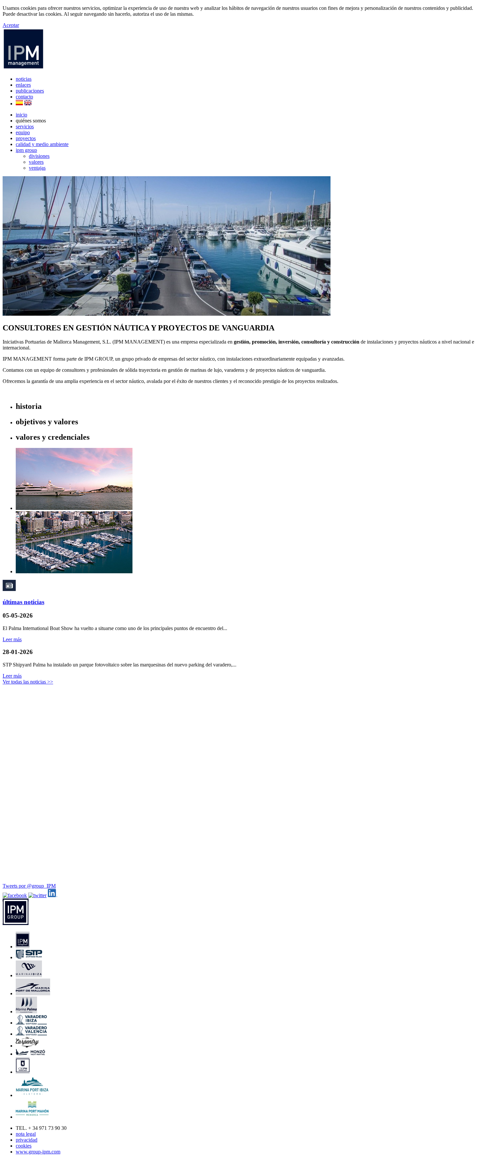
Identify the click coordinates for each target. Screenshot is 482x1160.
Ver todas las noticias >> (28, 682)
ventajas (37, 168)
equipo (23, 132)
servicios (25, 126)
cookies (23, 1146)
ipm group (26, 150)
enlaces (23, 85)
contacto (24, 96)
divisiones (39, 156)
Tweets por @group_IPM (29, 886)
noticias (23, 79)
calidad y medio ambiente (42, 144)
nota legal (26, 1134)
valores (36, 162)
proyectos (26, 138)
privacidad (26, 1140)
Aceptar (11, 25)
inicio (21, 114)
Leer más (12, 639)
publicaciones (30, 91)
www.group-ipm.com (38, 1151)
